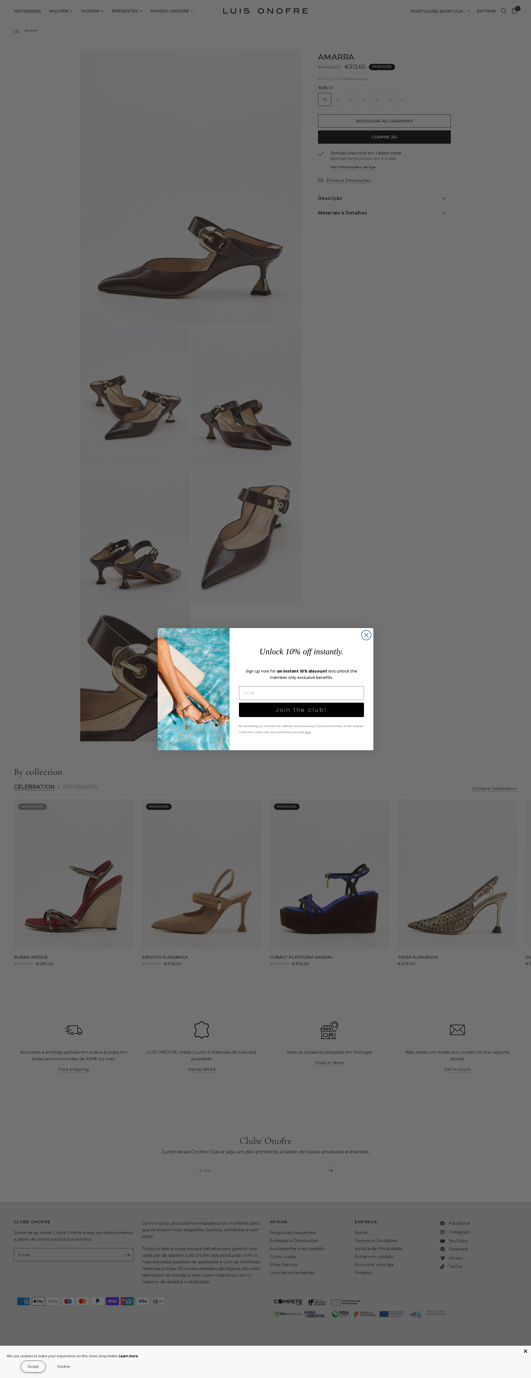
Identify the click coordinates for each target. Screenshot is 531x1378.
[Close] (525, 1351)
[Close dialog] (366, 635)
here (308, 732)
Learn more (128, 1355)
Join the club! (301, 710)
